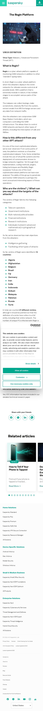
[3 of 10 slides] (14, 495)
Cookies (13, 641)
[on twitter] (18, 417)
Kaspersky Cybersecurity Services (14, 607)
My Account (39, 4)
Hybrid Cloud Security (10, 626)
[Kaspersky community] (35, 699)
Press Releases (6, 680)
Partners (5, 666)
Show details (30, 364)
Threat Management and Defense (14, 612)
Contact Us (5, 657)
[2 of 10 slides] (12, 495)
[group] (21, 467)
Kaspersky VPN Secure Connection (15, 530)
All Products (7, 591)
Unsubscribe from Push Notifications (12, 693)
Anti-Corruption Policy (8, 645)
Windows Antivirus (9, 565)
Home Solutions (9, 507)
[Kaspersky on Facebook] (7, 699)
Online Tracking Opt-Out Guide (25, 641)
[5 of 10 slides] (20, 495)
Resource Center (7, 675)
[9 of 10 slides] (31, 495)
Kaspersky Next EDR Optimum (13, 586)
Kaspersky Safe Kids (10, 526)
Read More (14, 486)
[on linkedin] (25, 417)
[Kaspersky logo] (15, 3)
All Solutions (7, 540)
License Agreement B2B (8, 650)
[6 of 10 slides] (23, 495)
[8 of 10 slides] (28, 495)
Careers (5, 689)
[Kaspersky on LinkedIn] (18, 699)
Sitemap (5, 684)
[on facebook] (11, 417)
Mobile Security (8, 561)
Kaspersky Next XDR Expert (12, 617)
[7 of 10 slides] (25, 495)
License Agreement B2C (22, 645)
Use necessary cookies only (21, 384)
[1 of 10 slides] (9, 495)
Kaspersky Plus (8, 517)
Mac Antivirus (7, 556)
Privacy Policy (6, 641)
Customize (20, 377)
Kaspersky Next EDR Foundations (14, 582)
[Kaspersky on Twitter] (13, 699)
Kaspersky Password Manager (13, 535)
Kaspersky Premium (9, 521)
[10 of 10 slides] (34, 495)
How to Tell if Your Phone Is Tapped (18, 468)
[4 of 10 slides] (17, 495)
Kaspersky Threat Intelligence (13, 621)
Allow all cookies (21, 370)
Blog (4, 670)
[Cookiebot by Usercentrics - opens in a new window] (30, 325)
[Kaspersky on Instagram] (29, 699)
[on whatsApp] (32, 417)
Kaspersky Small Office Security (13, 577)
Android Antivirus (8, 552)
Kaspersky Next (8, 603)
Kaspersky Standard (10, 512)
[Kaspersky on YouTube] (24, 699)
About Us (5, 661)
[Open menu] (3, 3)
